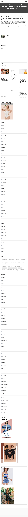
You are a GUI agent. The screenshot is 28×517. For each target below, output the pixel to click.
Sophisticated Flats (4, 375)
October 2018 (3, 238)
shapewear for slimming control (23, 97)
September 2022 (4, 182)
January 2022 (3, 194)
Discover (12, 90)
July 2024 (3, 150)
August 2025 (3, 138)
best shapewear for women (11, 259)
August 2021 (3, 201)
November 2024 (4, 144)
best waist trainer (17, 259)
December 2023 (4, 160)
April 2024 (3, 154)
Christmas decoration (4, 293)
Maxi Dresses (3, 346)
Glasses (3, 328)
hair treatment (3, 330)
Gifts (2, 327)
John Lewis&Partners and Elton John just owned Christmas (21, 41)
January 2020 (3, 229)
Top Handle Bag (4, 390)
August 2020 (3, 219)
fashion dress (6, 262)
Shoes (3, 368)
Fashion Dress (3, 309)
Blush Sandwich (4, 286)
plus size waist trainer (4, 266)
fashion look (3, 315)
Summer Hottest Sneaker (5, 384)
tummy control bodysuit (3, 96)
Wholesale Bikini (4, 403)
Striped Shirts (3, 378)
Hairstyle (3, 331)
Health (3, 337)
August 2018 (3, 241)
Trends (11, 71)
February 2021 (3, 210)
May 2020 (3, 223)
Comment (2, 48)
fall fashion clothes (4, 305)
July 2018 (3, 242)
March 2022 (3, 191)
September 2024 (4, 147)
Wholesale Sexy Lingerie (4, 406)
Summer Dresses (4, 381)
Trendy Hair (3, 393)
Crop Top (3, 299)
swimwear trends (4, 387)
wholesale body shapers (21, 269)
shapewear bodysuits (10, 266)
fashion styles (18, 262)
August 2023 (3, 166)
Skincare (3, 372)
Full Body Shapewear (4, 324)
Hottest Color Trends (4, 340)
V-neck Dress (3, 397)
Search (26, 1)
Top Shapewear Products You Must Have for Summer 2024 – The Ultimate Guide (22, 81)
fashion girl (10, 262)
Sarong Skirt (3, 359)
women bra (3, 412)
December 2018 (4, 235)
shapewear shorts (5, 95)
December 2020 (4, 213)
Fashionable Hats (4, 321)
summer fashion (3, 269)
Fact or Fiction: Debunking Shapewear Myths (14, 74)
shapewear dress (4, 365)
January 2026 (3, 132)
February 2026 (3, 131)
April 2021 (3, 207)
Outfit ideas (3, 349)
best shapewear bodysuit (4, 259)
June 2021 (3, 204)
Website (2, 60)
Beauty (3, 280)
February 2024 (3, 157)
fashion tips (23, 262)
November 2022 (4, 179)
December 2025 (4, 134)
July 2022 (3, 185)
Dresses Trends (3, 302)
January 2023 (3, 176)
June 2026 (3, 125)
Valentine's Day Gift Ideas (5, 400)
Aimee (7, 35)
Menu (2, 1)
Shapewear (3, 362)
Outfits (3, 350)
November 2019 (4, 232)
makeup (3, 343)
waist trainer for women (9, 269)
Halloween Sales (4, 334)
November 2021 (4, 197)
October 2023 (3, 163)
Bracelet (3, 290)
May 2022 (3, 188)
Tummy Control (3, 394)
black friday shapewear (23, 259)
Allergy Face (3, 277)
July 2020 (3, 220)
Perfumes (3, 353)
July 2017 (3, 248)
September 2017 (4, 245)
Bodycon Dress (3, 287)
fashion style (14, 262)
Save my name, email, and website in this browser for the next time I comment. (11, 63)
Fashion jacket (3, 312)
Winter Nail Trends (4, 409)
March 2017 (3, 251)
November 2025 (4, 135)
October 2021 (3, 198)
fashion (3, 262)
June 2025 (3, 141)
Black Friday (3, 283)
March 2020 (3, 226)
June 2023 (3, 169)
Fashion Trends (3, 318)
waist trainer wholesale (15, 269)
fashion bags (3, 308)
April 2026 (3, 128)
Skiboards (3, 371)
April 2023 (3, 172)
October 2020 (3, 216)
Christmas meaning (4, 296)
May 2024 (3, 153)
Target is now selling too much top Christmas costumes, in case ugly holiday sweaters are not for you (7, 42)
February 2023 (3, 175)
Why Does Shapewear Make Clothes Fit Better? (4, 79)
